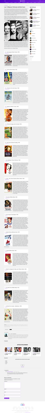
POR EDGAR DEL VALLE (7, 179)
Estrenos (19, 2)
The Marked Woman (22, 325)
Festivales (23, 2)
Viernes (6, 360)
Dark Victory (15, 324)
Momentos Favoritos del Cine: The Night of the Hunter (36, 21)
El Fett (10, 5)
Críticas (15, 2)
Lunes (6, 363)
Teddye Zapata (33, 51)
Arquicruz (31, 58)
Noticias (39, 2)
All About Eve (8, 324)
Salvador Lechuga (34, 49)
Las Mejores (6, 5)
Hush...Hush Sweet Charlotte (20, 324)
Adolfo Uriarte (31, 57)
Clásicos (11, 2)
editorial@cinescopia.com (27, 412)
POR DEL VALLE (7, 143)
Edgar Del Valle (33, 42)
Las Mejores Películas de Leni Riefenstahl (26, 354)
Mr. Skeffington (12, 325)
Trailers (35, 2)
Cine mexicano (6, 2)
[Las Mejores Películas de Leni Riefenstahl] (27, 349)
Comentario (5, 381)
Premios (28, 2)
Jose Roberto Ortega (34, 40)
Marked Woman (8, 325)
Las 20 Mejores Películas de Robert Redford (36, 18)
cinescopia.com (14, 333)
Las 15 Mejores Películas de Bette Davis (14, 7)
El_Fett (12, 333)
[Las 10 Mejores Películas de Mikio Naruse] (36, 349)
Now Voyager (15, 325)
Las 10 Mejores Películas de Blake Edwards (36, 10)
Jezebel (25, 324)
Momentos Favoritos (35, 20)
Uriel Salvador (33, 33)
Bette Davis (11, 324)
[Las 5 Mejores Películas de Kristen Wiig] (8, 349)
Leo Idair (33, 44)
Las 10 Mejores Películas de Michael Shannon (36, 14)
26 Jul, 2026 (34, 11)
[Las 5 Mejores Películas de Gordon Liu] (18, 349)
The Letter (18, 325)
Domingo (6, 362)
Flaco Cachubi (33, 53)
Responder (8, 375)
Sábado (6, 361)
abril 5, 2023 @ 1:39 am (16, 371)
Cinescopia (33, 35)
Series (31, 2)
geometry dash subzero (10, 371)
